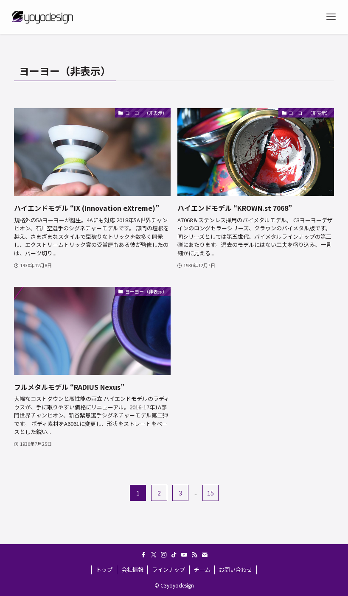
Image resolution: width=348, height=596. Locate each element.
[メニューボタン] (331, 17)
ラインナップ (168, 569)
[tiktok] (174, 555)
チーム (202, 569)
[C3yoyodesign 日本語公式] (42, 17)
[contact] (204, 555)
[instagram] (164, 555)
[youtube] (184, 555)
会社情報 (132, 569)
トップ (104, 569)
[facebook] (143, 555)
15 (210, 493)
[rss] (194, 555)
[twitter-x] (153, 555)
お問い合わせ (235, 569)
